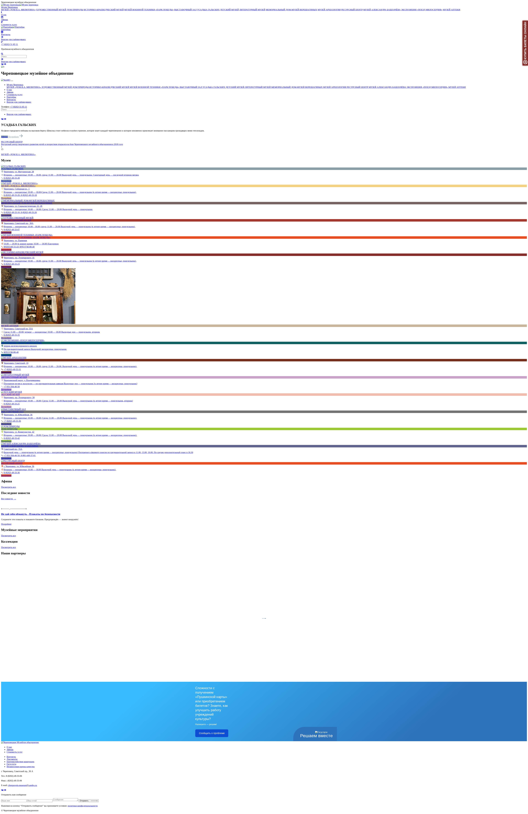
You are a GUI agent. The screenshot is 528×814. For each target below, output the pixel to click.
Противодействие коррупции (20, 761)
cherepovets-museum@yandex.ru (22, 785)
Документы (12, 759)
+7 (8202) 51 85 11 (9, 44)
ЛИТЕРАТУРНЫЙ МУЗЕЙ (252, 10)
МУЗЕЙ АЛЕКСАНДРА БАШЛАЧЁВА (382, 10)
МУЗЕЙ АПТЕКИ (451, 10)
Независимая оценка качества (21, 766)
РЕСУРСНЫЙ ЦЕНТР (352, 10)
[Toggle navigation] (12, 80)
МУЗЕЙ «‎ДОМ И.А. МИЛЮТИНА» (18, 10)
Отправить (85, 801)
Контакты (11, 99)
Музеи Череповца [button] (15, 85)
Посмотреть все (8, 487)
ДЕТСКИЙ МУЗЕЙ (229, 10)
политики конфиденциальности (83, 806)
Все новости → (8, 499)
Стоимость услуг (15, 94)
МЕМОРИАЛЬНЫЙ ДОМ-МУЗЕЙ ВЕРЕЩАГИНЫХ (291, 10)
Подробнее (13, 137)
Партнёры (11, 97)
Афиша (10, 92)
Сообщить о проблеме (212, 733)
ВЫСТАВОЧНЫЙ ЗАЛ (185, 10)
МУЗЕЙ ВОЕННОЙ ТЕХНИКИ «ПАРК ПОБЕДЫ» (149, 10)
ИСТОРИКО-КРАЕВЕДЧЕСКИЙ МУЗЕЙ (104, 10)
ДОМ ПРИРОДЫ (75, 10)
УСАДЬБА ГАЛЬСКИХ (208, 10)
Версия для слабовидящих (13, 61)
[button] (264, 142)
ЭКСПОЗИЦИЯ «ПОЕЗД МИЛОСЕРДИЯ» (421, 10)
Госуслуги (11, 764)
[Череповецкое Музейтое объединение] (20, 742)
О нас (9, 89)
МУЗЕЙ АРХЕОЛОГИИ (329, 10)
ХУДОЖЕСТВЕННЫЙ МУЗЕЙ (51, 10)
